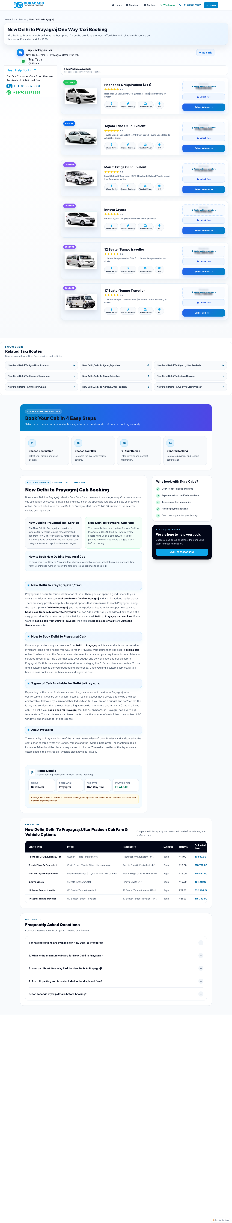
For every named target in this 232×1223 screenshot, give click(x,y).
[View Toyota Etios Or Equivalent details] (81, 137)
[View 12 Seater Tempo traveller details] (81, 260)
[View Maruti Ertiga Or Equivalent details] (81, 178)
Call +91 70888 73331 (182, 552)
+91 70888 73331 (191, 5)
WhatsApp (169, 5)
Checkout (134, 5)
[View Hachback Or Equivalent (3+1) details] (81, 95)
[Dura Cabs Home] (29, 5)
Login (213, 5)
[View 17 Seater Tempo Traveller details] (81, 301)
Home (119, 5)
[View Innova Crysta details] (81, 219)
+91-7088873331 (26, 86)
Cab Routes (20, 19)
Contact (151, 5)
